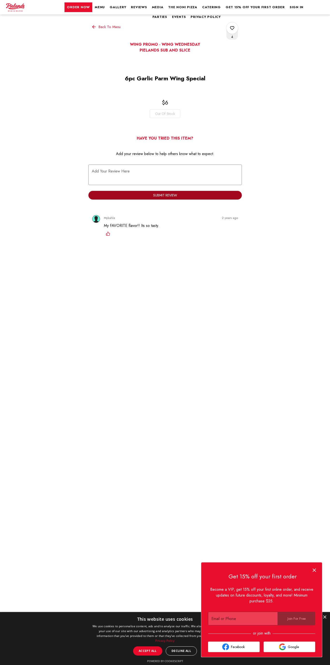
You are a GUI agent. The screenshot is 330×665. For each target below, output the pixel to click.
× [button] (324, 617)
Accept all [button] (148, 651)
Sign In (296, 7)
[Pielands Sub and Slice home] (25, 7)
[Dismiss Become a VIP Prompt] (314, 570)
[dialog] (165, 638)
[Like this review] (109, 234)
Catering (211, 7)
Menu (100, 7)
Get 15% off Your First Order (255, 7)
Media (158, 7)
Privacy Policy (206, 17)
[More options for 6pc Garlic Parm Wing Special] (232, 28)
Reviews (139, 7)
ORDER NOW (78, 7)
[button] (106, 26)
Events (179, 17)
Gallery (118, 7)
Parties (159, 17)
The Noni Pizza (182, 7)
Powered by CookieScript (165, 661)
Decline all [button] (181, 651)
